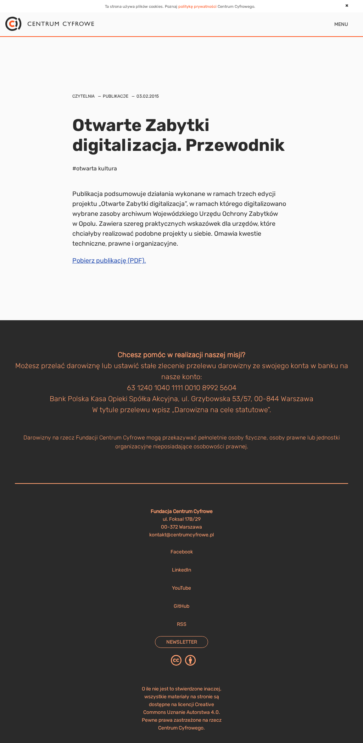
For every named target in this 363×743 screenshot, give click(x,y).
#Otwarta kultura (94, 168)
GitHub (181, 606)
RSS (181, 624)
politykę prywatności (197, 6)
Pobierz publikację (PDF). (109, 260)
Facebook (182, 552)
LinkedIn (181, 570)
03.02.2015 (147, 96)
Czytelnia (83, 96)
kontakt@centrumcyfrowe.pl (181, 535)
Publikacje (115, 96)
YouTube (181, 588)
